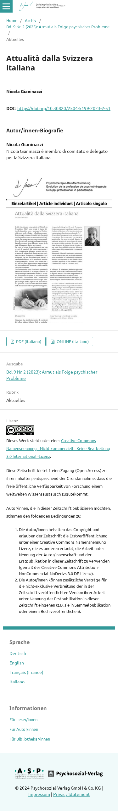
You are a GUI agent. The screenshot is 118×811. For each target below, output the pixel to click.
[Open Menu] (6, 6)
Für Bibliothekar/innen (29, 739)
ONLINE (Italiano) (72, 341)
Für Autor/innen (23, 729)
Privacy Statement (71, 794)
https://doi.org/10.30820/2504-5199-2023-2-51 (63, 108)
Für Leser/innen (23, 719)
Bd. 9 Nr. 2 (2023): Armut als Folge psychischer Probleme (58, 26)
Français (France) (26, 672)
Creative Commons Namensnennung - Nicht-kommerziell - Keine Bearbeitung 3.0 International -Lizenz (58, 448)
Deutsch (17, 653)
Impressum (39, 794)
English (16, 662)
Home (11, 20)
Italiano (17, 681)
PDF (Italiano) (28, 341)
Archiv (31, 20)
